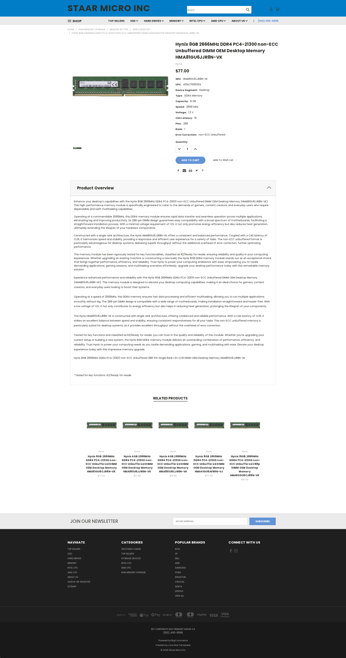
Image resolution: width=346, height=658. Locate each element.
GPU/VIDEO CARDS (131, 549)
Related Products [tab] (170, 398)
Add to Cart (101, 428)
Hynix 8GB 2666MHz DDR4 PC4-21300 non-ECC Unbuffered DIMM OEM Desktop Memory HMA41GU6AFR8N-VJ (209, 464)
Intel (177, 549)
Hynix (178, 572)
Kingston (180, 577)
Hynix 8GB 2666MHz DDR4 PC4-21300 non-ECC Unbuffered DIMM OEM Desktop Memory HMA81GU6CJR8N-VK (101, 464)
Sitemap (72, 586)
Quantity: (182, 142)
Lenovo (179, 591)
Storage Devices (131, 558)
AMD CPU (217, 21)
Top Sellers (116, 21)
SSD (133, 21)
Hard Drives (152, 21)
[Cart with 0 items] (277, 9)
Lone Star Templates (179, 645)
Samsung (180, 567)
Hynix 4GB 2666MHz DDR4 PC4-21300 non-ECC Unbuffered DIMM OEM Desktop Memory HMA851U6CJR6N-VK (173, 464)
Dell (177, 558)
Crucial (179, 581)
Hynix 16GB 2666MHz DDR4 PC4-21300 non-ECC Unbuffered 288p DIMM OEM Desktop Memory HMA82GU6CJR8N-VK (244, 466)
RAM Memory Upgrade (133, 572)
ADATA (178, 586)
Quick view (101, 422)
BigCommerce (179, 640)
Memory (175, 21)
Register (85, 581)
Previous (336, 646)
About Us (238, 21)
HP (176, 553)
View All (179, 595)
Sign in (72, 581)
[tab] (173, 188)
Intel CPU (196, 21)
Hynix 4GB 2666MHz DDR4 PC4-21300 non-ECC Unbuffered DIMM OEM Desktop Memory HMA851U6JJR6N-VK (137, 464)
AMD (177, 563)
